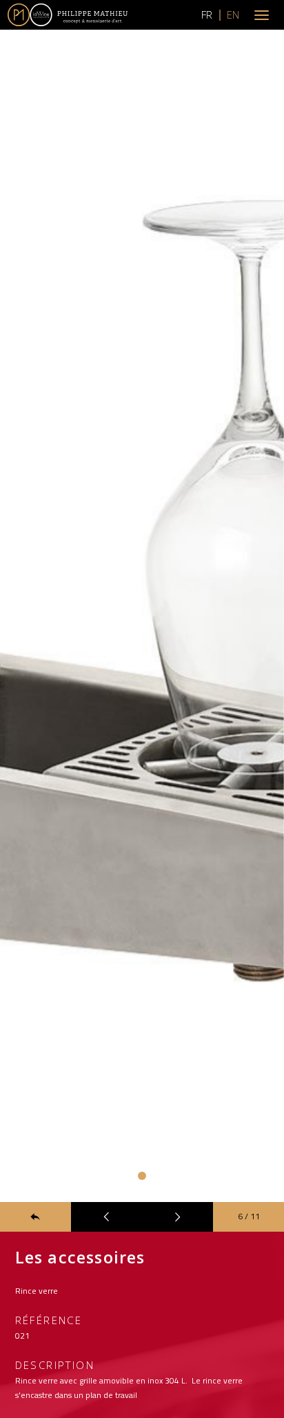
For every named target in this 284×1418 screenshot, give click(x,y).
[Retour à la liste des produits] (35, 1217)
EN (233, 14)
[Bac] (106, 1217)
